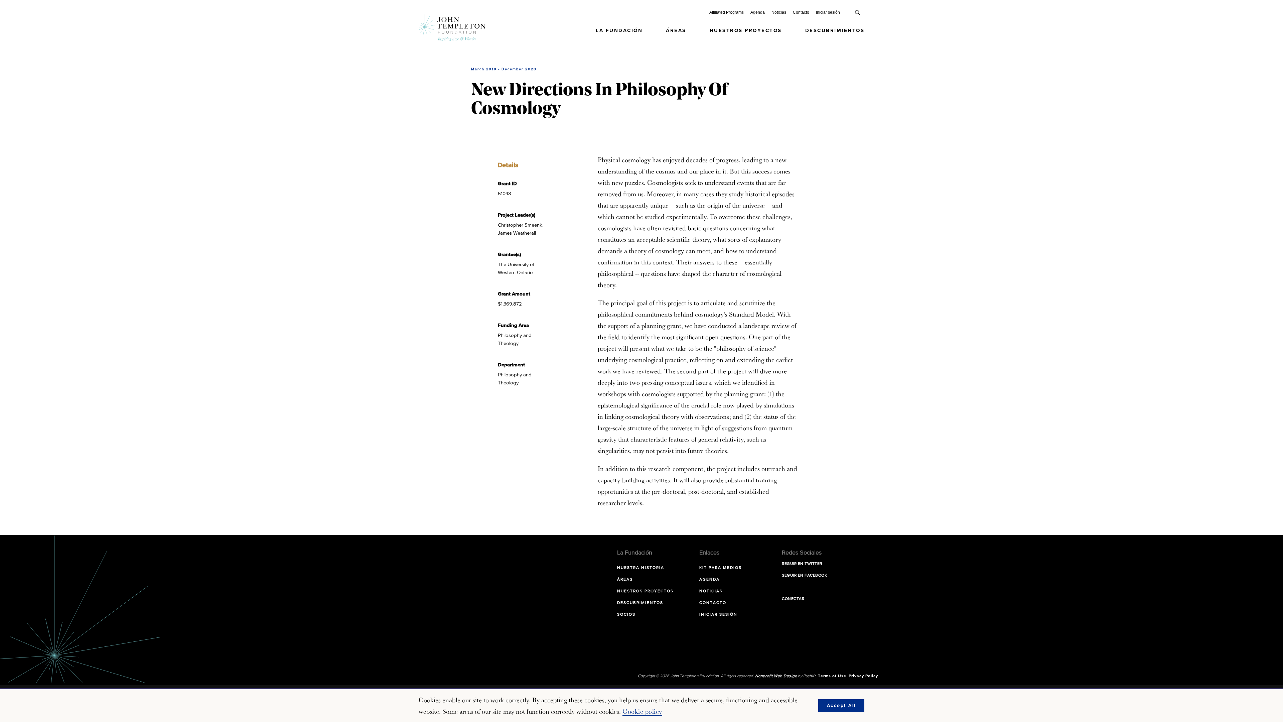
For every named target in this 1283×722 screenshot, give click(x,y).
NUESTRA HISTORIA (640, 568)
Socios (626, 615)
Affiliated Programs (726, 12)
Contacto (801, 12)
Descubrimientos (835, 30)
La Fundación (619, 30)
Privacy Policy (863, 676)
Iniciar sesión (828, 12)
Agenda (757, 12)
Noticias (778, 12)
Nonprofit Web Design (776, 676)
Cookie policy (642, 711)
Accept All (841, 705)
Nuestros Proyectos (746, 30)
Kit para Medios (720, 568)
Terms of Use (832, 676)
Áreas (676, 30)
